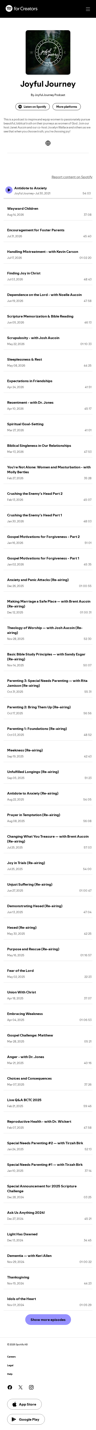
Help (10, 1374)
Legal (10, 1365)
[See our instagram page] (31, 1387)
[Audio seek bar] (48, 198)
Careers (11, 1356)
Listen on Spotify (35, 107)
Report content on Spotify (72, 176)
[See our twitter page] (20, 1387)
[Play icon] (9, 190)
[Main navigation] (88, 9)
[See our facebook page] (10, 1387)
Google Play (29, 1419)
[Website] (48, 143)
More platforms (66, 107)
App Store (27, 1404)
